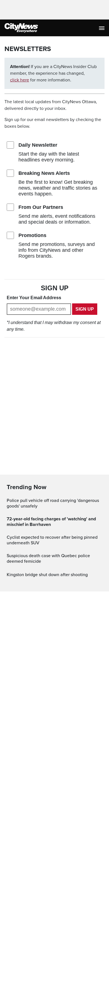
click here (19, 80)
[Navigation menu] (102, 28)
